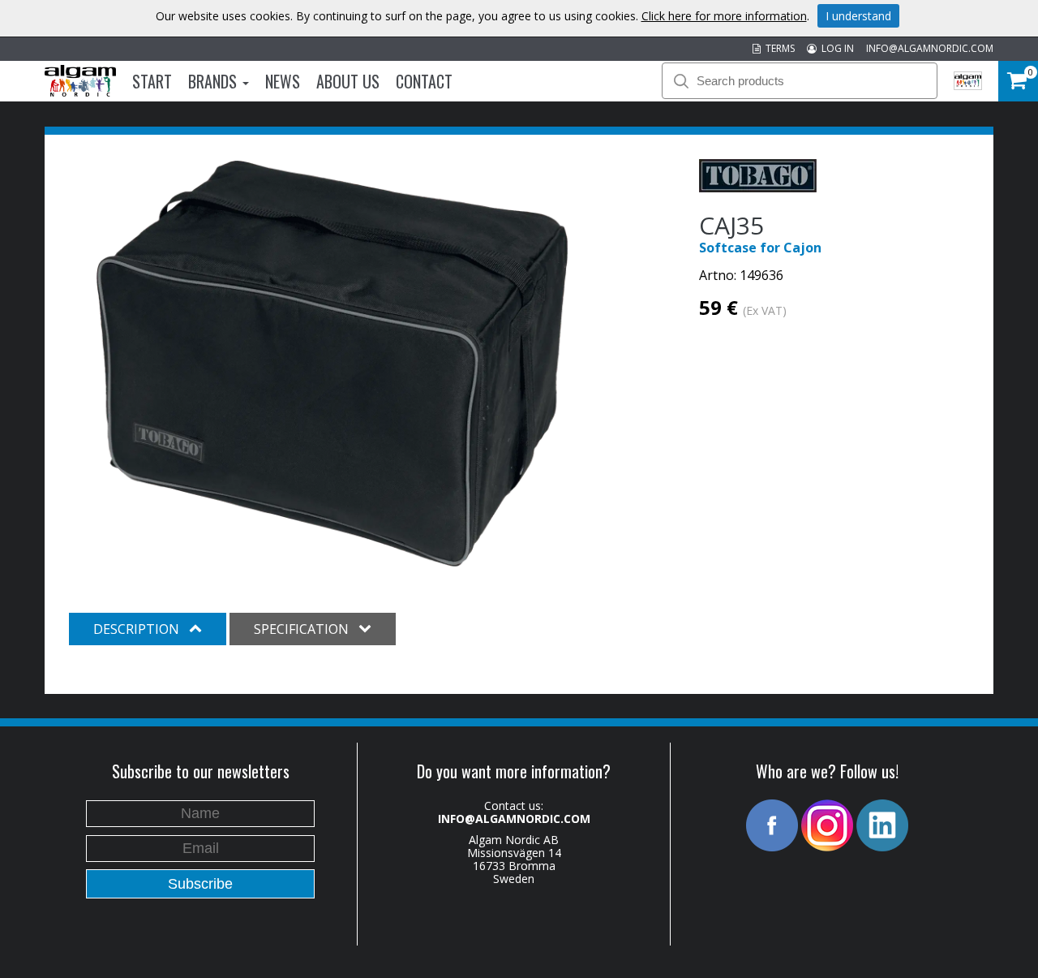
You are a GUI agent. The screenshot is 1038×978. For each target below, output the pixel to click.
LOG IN (835, 48)
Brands (214, 81)
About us (348, 81)
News (282, 81)
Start (152, 81)
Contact (424, 81)
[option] (332, 363)
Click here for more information (724, 16)
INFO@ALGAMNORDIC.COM (929, 48)
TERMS (778, 48)
